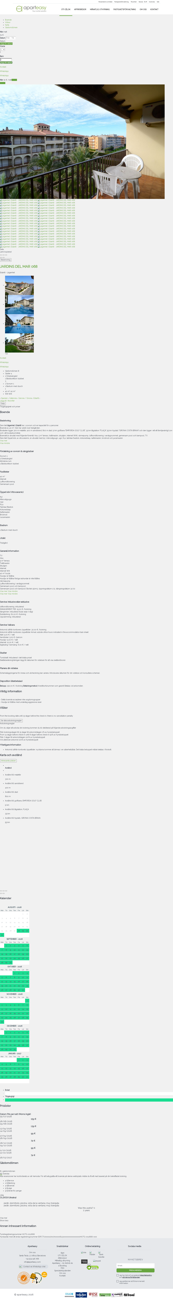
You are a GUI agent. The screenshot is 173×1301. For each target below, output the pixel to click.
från (1, 32)
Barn (2, 56)
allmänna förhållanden (131, 1277)
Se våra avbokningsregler (11, 721)
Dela (3, 404)
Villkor (7, 22)
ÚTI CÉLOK (65, 9)
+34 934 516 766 (32, 1259)
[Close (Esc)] (1, 890)
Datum (2, 38)
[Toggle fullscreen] (4, 890)
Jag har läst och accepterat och (135, 1276)
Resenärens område (105, 2)
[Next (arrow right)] (4, 257)
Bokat (8, 1090)
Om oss (143, 9)
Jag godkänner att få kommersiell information (132, 1282)
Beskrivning (5, 260)
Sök (158, 2)
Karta (7, 25)
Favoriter (134, 2)
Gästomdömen (11, 27)
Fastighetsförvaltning (121, 2)
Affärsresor (80, 9)
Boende (8, 20)
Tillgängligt (10, 1096)
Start (62, 1253)
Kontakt (154, 9)
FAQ (62, 1268)
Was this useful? (86, 1208)
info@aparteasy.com (32, 1262)
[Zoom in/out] (6, 890)
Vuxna (2, 46)
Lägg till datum (6, 44)
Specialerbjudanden (62, 1271)
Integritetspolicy (146, 1275)
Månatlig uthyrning (100, 9)
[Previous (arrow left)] (1, 257)
